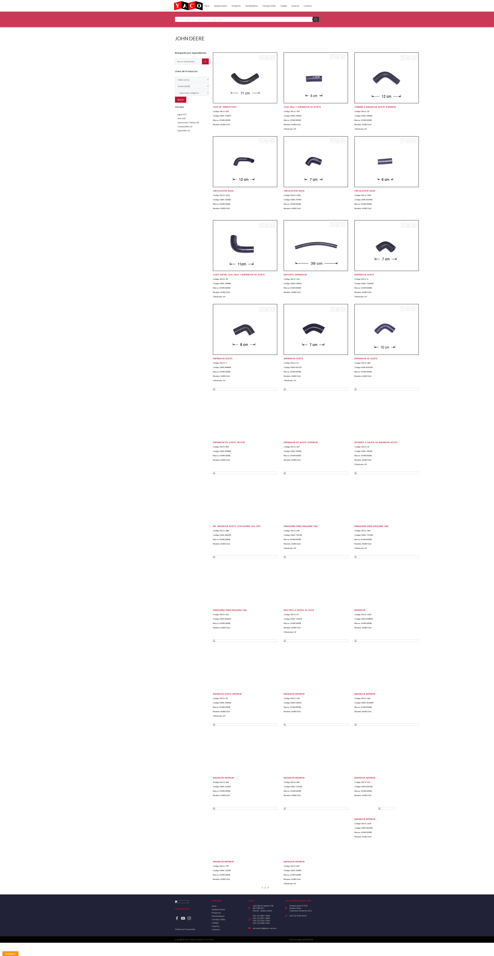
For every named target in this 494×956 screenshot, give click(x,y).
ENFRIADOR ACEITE (364, 274)
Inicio (207, 6)
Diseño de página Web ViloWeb (301, 939)
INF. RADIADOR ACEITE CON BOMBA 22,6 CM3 (236, 526)
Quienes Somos (220, 6)
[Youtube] (183, 918)
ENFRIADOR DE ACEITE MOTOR (229, 442)
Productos (236, 6)
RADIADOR (359, 610)
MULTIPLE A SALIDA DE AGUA (299, 610)
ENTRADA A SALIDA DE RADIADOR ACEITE (375, 442)
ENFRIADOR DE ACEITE (365, 358)
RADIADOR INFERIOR (294, 694)
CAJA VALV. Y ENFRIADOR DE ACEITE (302, 107)
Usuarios (295, 6)
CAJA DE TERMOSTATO (225, 107)
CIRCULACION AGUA (223, 190)
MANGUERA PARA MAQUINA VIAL (301, 526)
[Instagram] (189, 918)
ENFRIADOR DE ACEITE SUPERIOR (301, 442)
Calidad (283, 6)
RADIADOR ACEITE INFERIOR (227, 694)
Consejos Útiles (269, 6)
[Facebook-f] (177, 918)
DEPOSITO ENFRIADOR (295, 274)
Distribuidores (251, 6)
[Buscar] (316, 19)
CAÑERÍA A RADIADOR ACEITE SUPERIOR (375, 107)
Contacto (308, 6)
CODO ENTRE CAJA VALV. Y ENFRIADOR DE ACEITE (239, 274)
